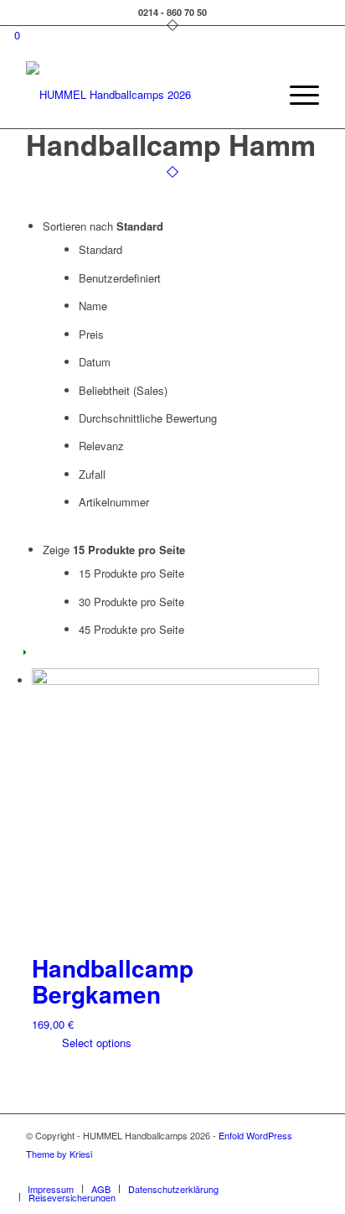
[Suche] (256, 94)
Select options (95, 1043)
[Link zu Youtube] (306, 1171)
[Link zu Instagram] (281, 1171)
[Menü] (296, 94)
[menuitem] (256, 94)
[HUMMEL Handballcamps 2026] (143, 94)
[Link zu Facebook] (256, 1171)
